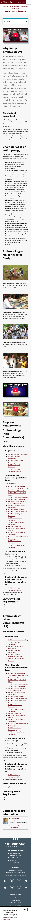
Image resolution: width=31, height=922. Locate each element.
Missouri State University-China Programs (15, 875)
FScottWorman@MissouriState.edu (19, 825)
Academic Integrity (15, 900)
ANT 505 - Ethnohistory (15, 526)
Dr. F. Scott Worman (14, 818)
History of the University (15, 905)
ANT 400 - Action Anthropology (17, 512)
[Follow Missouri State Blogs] (19, 888)
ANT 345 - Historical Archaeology (18, 497)
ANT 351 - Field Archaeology (16, 499)
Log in (19, 2)
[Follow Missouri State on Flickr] (26, 888)
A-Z (24, 2)
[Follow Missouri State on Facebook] (5, 881)
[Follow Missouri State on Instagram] (19, 881)
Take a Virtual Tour (14, 863)
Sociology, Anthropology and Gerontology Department (15, 7)
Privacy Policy (6, 919)
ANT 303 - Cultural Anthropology (18, 454)
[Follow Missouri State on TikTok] (26, 881)
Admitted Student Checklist (15, 903)
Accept (24, 909)
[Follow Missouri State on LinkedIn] (12, 888)
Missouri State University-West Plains (15, 873)
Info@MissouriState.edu (16, 858)
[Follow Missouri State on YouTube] (5, 888)
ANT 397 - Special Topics (15, 510)
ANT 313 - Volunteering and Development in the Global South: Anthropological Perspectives (18, 489)
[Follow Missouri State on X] (12, 881)
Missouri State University (15, 870)
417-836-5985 (14, 827)
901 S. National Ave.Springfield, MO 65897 (15, 854)
